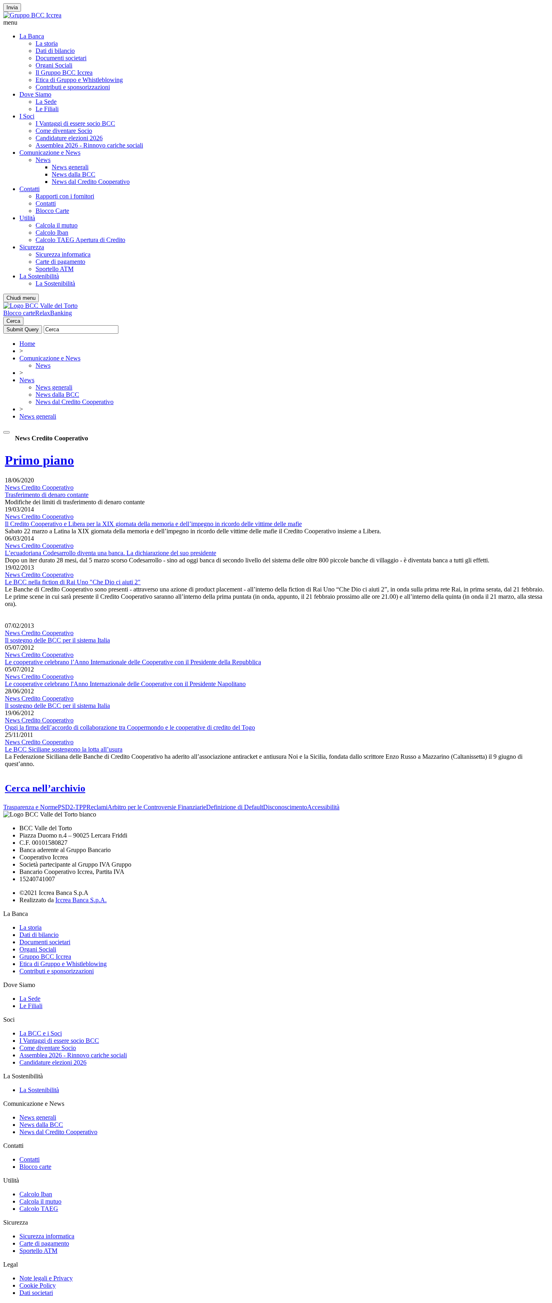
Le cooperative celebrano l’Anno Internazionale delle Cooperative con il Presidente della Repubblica (133, 662)
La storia (47, 43)
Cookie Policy (37, 1285)
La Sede (46, 101)
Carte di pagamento (60, 261)
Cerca (13, 321)
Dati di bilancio (55, 50)
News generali (70, 167)
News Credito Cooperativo (39, 487)
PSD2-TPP (72, 807)
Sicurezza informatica (63, 254)
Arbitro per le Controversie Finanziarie (156, 807)
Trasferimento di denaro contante (46, 494)
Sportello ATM (55, 268)
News (43, 159)
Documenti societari (61, 58)
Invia (12, 7)
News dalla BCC (73, 174)
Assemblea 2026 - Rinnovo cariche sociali (89, 145)
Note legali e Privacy (46, 1278)
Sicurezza (31, 247)
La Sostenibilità (39, 276)
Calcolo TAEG (38, 1208)
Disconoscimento (285, 807)
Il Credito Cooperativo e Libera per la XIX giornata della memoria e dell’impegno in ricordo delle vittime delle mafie (153, 523)
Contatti (29, 188)
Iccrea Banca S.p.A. (81, 900)
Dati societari (36, 1292)
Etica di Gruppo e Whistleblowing (79, 79)
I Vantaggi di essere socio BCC (75, 123)
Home (27, 343)
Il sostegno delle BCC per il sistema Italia (57, 640)
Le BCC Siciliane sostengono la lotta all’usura (63, 749)
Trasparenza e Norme (30, 807)
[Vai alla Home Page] (40, 305)
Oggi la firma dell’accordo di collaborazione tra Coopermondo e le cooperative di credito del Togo (130, 727)
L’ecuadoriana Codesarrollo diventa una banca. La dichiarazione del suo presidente (110, 552)
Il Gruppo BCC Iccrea (64, 72)
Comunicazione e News (49, 152)
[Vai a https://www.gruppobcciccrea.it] (32, 15)
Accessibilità (323, 807)
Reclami (96, 807)
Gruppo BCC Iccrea (45, 956)
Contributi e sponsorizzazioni (73, 87)
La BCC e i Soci (40, 1033)
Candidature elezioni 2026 (69, 138)
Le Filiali (47, 108)
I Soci (26, 116)
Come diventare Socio (64, 130)
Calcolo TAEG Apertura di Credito (80, 239)
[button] (276, 22)
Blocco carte (19, 312)
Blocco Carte (52, 210)
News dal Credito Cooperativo (91, 181)
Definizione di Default (234, 807)
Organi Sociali (54, 65)
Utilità (27, 218)
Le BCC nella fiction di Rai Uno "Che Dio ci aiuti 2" (73, 582)
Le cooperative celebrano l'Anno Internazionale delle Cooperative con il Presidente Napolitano (125, 683)
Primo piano (39, 460)
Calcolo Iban (52, 232)
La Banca (31, 36)
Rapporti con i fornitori (65, 196)
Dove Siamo (35, 94)
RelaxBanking (53, 312)
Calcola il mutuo (57, 225)
